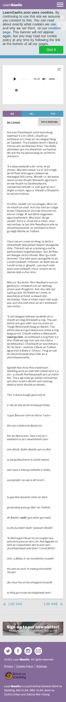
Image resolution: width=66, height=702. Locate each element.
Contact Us (38, 651)
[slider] (25, 79)
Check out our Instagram (28, 651)
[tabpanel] (33, 358)
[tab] (12, 114)
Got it (51, 50)
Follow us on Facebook (18, 651)
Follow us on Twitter (8, 651)
